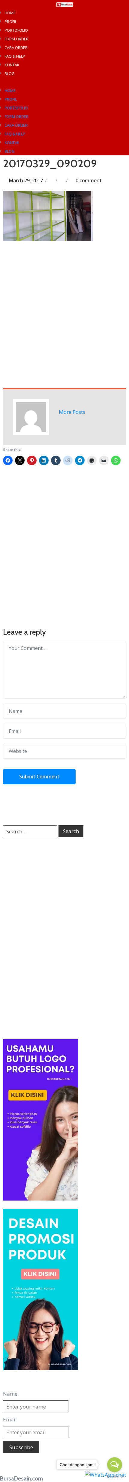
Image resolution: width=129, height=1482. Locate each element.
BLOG (9, 73)
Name (10, 1393)
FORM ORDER (16, 39)
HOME (10, 13)
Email (10, 1419)
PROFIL (10, 21)
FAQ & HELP (14, 56)
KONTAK (12, 65)
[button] (64, 82)
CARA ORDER (16, 47)
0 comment (89, 180)
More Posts (72, 411)
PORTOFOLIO (16, 30)
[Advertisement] (64, 314)
